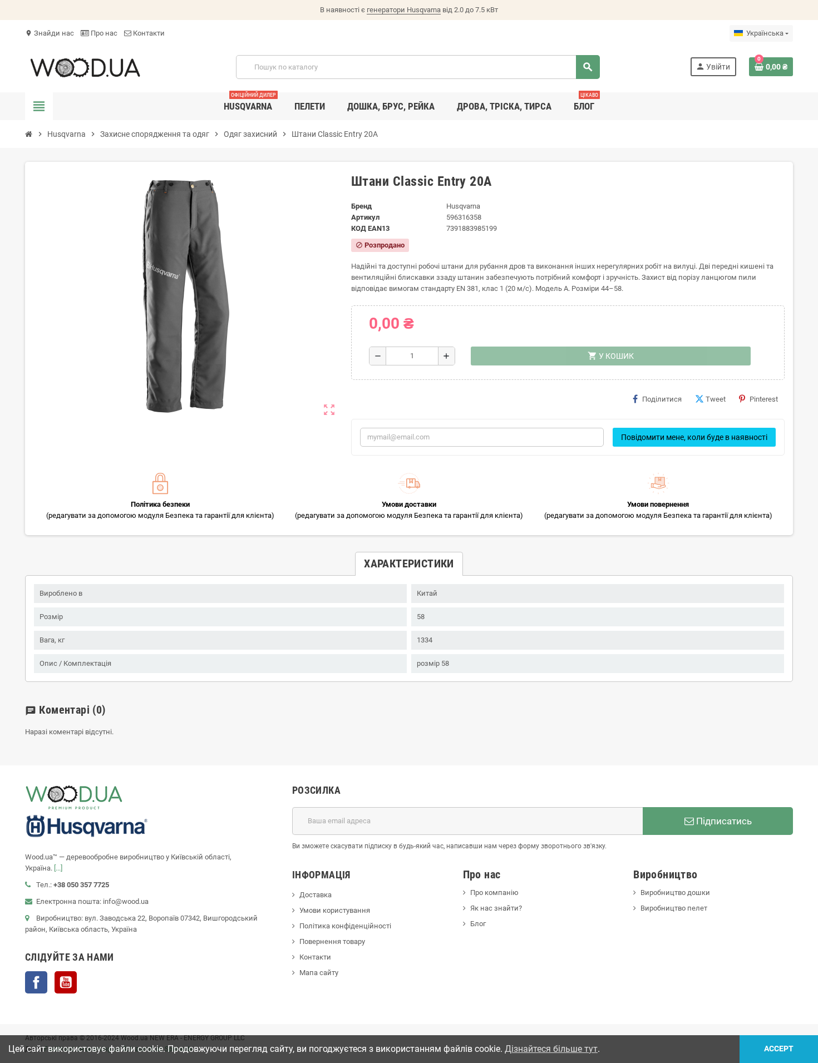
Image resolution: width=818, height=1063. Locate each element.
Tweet (716, 399)
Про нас (103, 33)
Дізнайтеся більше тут (551, 1049)
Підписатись (723, 821)
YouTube (66, 982)
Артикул (365, 217)
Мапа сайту (318, 972)
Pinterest (764, 399)
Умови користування (334, 910)
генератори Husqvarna (404, 10)
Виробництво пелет (673, 908)
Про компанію (494, 892)
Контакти (148, 33)
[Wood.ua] (85, 66)
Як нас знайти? (496, 908)
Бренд (361, 206)
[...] (58, 868)
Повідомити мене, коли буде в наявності (694, 437)
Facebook (36, 982)
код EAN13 (370, 228)
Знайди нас (49, 33)
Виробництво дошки (675, 892)
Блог (478, 923)
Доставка (315, 895)
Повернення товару (332, 941)
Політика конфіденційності (345, 926)
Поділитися (662, 399)
